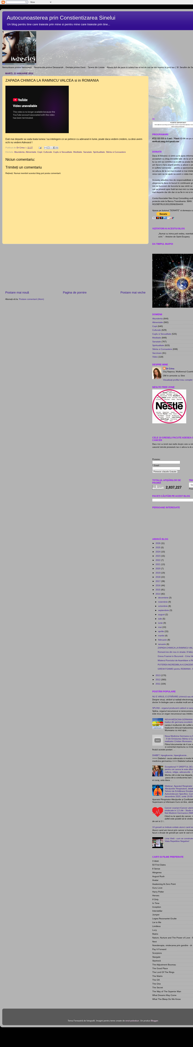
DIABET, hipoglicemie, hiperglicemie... (170, 755)
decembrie (163, 597)
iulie (160, 618)
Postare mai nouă (17, 292)
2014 (158, 594)
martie (161, 635)
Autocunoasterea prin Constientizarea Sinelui (61, 18)
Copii (39, 152)
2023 (158, 556)
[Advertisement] (75, 267)
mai (160, 627)
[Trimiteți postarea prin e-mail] (40, 147)
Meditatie (77, 152)
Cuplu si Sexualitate (62, 152)
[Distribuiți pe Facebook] (54, 147)
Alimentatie (31, 152)
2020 (158, 568)
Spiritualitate (99, 152)
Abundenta (19, 152)
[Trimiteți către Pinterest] (57, 147)
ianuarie (162, 644)
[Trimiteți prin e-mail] (45, 147)
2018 (158, 577)
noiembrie (163, 602)
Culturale (47, 152)
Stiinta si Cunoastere (116, 152)
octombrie (163, 606)
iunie (160, 623)
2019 (158, 573)
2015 (158, 589)
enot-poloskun (132, 1020)
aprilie (161, 631)
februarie (162, 640)
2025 (158, 547)
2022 (158, 560)
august (161, 614)
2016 (158, 585)
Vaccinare (157, 353)
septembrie (163, 610)
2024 (158, 551)
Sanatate (87, 152)
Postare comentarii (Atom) (31, 299)
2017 (158, 581)
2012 (158, 679)
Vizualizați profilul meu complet (177, 380)
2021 (158, 564)
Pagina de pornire (75, 292)
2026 (158, 543)
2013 (158, 675)
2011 (158, 684)
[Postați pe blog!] (48, 147)
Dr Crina (170, 368)
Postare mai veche (133, 292)
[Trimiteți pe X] (51, 147)
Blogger (154, 1020)
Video (155, 357)
